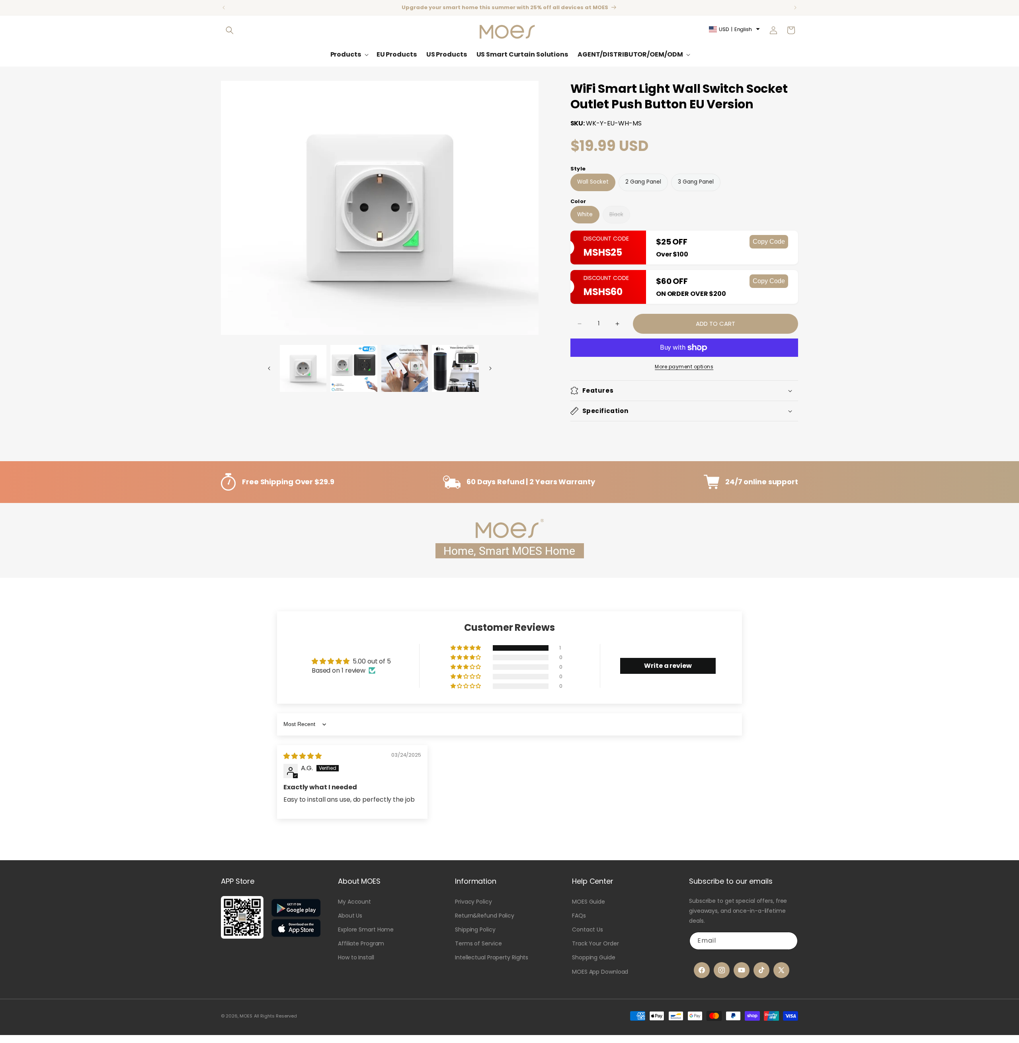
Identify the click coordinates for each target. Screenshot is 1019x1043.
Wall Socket (593, 182)
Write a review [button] (668, 665)
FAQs (579, 916)
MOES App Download (600, 972)
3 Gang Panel (696, 182)
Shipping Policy (475, 929)
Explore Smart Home (366, 929)
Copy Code (769, 241)
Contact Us (587, 929)
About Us (350, 916)
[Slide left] (269, 368)
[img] (302, 756)
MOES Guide (588, 902)
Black (616, 217)
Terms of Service (478, 943)
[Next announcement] (795, 7)
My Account (354, 902)
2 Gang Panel (643, 182)
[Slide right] (490, 368)
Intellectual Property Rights (491, 957)
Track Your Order (595, 943)
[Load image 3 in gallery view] (404, 368)
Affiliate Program (361, 943)
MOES (246, 1016)
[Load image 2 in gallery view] (353, 368)
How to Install (356, 957)
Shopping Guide (593, 957)
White (585, 214)
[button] (229, 30)
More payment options (684, 366)
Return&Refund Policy (484, 916)
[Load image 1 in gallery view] (303, 368)
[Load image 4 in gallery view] (455, 368)
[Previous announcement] (223, 7)
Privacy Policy (473, 902)
